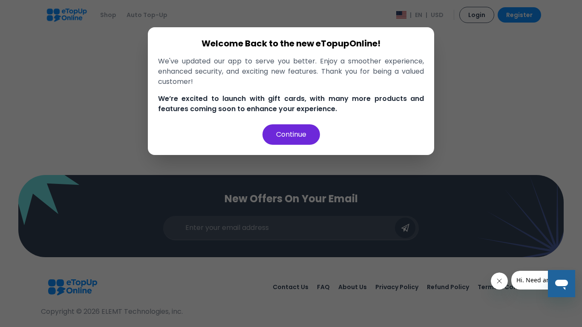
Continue (291, 134)
